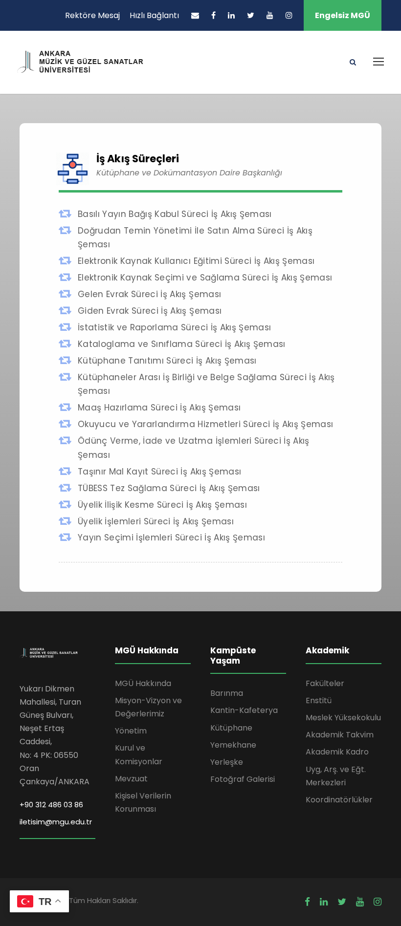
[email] (195, 15)
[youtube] (270, 15)
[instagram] (289, 15)
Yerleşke (226, 762)
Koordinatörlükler (339, 799)
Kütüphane (231, 727)
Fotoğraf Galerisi (242, 779)
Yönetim (131, 730)
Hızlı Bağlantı (154, 15)
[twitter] (250, 15)
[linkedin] (231, 15)
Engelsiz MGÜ (342, 15)
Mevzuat (131, 778)
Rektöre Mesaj (92, 15)
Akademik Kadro (337, 751)
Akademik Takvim (340, 734)
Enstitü (319, 700)
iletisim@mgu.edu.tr (56, 822)
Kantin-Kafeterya (244, 710)
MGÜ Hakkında (143, 683)
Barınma (226, 693)
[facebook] (213, 15)
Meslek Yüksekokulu (343, 717)
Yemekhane (233, 745)
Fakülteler (325, 683)
